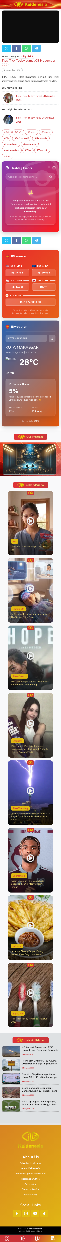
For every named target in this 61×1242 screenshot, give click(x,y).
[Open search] (53, 1238)
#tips (28, 150)
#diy (6, 138)
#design (45, 132)
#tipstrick (42, 150)
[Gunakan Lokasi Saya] (52, 338)
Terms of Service (30, 1189)
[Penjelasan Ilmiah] (50, 384)
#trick (7, 156)
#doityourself (22, 138)
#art (6, 132)
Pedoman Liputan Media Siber (30, 1173)
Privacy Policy (30, 1194)
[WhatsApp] (26, 48)
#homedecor (10, 144)
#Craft (18, 132)
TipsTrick (28, 56)
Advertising (30, 1183)
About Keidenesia (30, 1168)
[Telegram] (36, 48)
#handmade (41, 138)
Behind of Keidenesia (30, 1163)
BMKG (36, 421)
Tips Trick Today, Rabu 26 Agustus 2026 (35, 119)
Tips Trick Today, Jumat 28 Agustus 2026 (35, 98)
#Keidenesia (29, 144)
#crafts (31, 132)
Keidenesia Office (30, 1178)
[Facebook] (16, 48)
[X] (6, 48)
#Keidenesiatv (11, 150)
